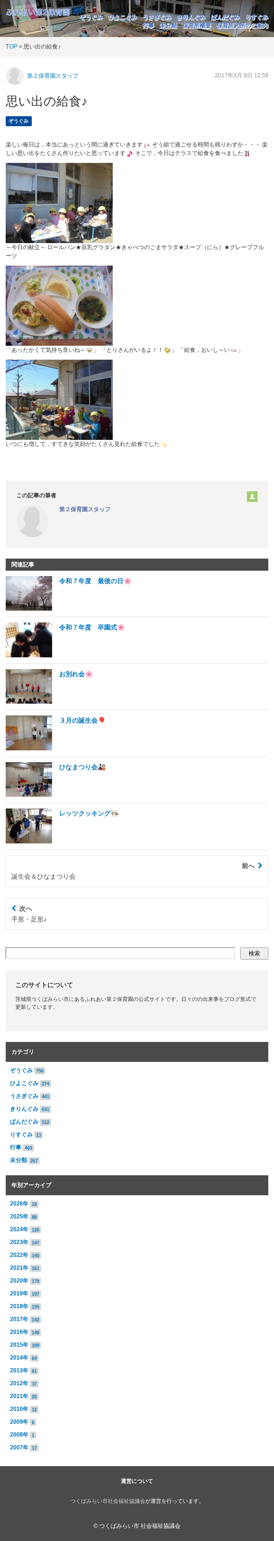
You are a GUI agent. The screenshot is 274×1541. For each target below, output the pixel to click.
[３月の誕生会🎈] (56, 748)
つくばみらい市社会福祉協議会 (107, 1501)
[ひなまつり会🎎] (56, 795)
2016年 (19, 1332)
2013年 (19, 1370)
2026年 (19, 1204)
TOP (11, 46)
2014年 (19, 1358)
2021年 (19, 1268)
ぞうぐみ (91, 17)
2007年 (19, 1447)
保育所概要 (197, 25)
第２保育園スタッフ (52, 76)
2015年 (19, 1345)
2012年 (19, 1383)
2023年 (19, 1242)
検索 (254, 953)
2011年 (19, 1396)
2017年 (19, 1319)
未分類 (168, 25)
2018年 (19, 1306)
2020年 (19, 1281)
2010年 (19, 1409)
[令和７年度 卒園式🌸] (65, 655)
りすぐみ (256, 17)
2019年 (19, 1293)
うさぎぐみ (157, 17)
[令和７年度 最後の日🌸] (69, 609)
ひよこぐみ (122, 17)
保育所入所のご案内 (242, 25)
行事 (148, 25)
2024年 (19, 1229)
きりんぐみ (191, 17)
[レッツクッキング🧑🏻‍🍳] (62, 841)
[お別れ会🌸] (49, 702)
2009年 (19, 1422)
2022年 (19, 1255)
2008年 (19, 1435)
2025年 (19, 1216)
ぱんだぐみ (225, 17)
